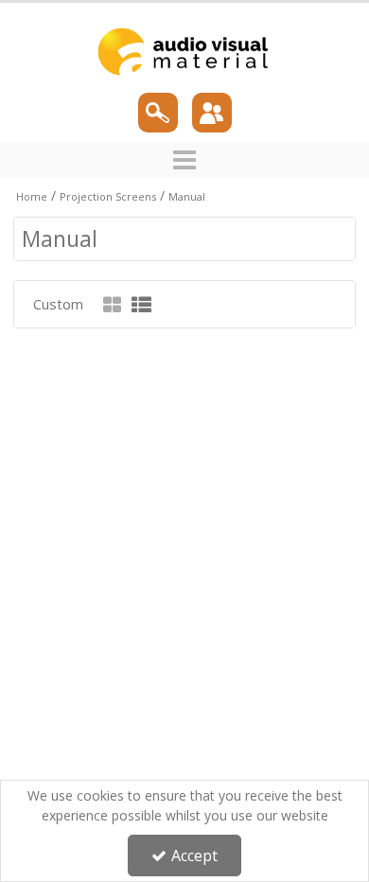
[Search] (158, 112)
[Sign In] (211, 112)
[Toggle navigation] (185, 160)
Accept (194, 855)
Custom (58, 303)
